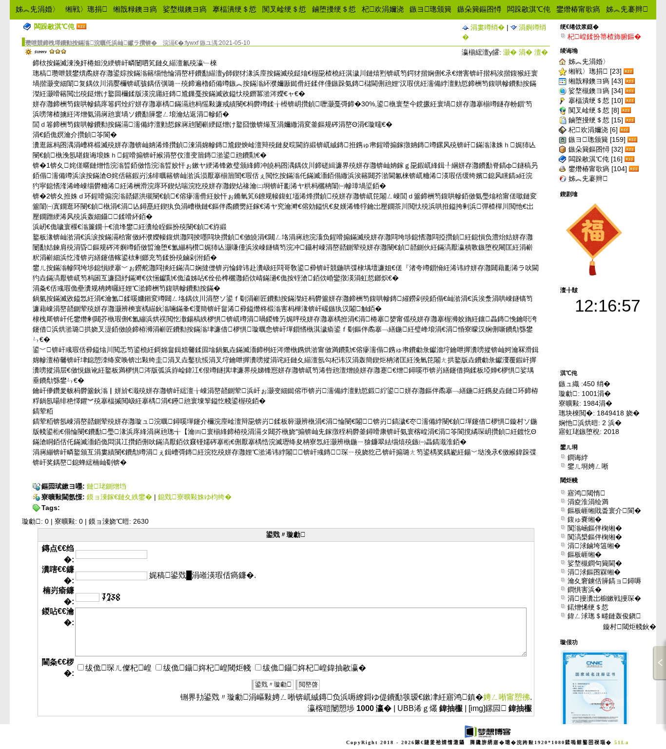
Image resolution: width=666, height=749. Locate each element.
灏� (510, 52)
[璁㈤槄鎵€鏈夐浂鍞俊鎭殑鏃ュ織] (81, 26)
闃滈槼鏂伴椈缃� (595, 536)
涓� (525, 52)
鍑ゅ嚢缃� (585, 519)
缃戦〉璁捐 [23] (595, 71)
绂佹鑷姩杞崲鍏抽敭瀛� (314, 668)
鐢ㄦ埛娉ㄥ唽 (588, 466)
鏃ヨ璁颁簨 (430, 9)
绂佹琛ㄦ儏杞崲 (118, 668)
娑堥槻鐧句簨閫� (595, 563)
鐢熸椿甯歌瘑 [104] (597, 169)
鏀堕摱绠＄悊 (334, 9)
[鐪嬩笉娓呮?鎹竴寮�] (111, 596)
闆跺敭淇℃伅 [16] (595, 159)
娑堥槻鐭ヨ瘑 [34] (595, 91)
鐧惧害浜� (585, 589)
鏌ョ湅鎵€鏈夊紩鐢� (119, 497)
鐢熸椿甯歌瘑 (578, 9)
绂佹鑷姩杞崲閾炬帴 (207, 668)
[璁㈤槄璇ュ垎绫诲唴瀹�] (629, 71)
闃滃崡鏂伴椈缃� (595, 528)
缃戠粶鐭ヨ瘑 (135, 9)
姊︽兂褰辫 (627, 9)
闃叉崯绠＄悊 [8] (593, 110)
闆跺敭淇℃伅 (528, 9)
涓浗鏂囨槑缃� (594, 571)
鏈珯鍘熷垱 (106, 486)
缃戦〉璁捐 (86, 9)
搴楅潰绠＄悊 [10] (595, 100)
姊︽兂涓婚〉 (37, 9)
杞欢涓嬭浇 (383, 9)
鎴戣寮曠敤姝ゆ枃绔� (195, 497)
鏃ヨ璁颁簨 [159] (597, 139)
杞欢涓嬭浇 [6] (593, 130)
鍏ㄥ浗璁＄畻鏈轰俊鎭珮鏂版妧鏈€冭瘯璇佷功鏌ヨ (606, 615)
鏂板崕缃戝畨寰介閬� (604, 510)
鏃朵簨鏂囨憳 (479, 9)
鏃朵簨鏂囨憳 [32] (595, 149)
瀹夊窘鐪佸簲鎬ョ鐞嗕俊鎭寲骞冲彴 (604, 580)
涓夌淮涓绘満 (588, 501)
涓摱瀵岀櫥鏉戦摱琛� (604, 598)
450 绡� (596, 384)
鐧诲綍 (578, 457)
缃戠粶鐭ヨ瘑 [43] (595, 81)
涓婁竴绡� (487, 27)
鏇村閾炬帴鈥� (629, 627)
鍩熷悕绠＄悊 (588, 607)
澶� (541, 52)
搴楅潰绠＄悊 (234, 9)
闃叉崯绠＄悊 (284, 9)
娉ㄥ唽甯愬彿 (506, 697)
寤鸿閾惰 (587, 492)
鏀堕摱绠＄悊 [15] (595, 120)
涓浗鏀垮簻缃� (594, 545)
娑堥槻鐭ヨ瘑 (185, 9)
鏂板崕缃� (585, 554)
